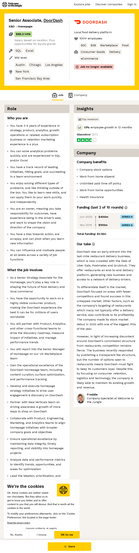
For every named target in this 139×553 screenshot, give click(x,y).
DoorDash (53, 20)
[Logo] (12, 4)
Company (80, 95)
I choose (42, 534)
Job (60, 95)
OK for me (67, 534)
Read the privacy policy (18, 523)
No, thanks (16, 534)
